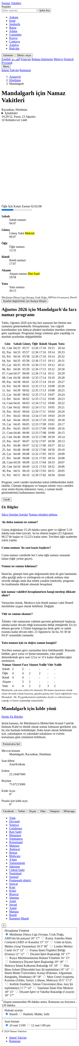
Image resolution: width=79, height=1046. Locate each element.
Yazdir (6, 499)
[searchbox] (19, 10)
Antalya (14, 45)
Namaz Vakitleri (11, 3)
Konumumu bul (11, 744)
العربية (16, 59)
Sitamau (14, 897)
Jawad (13, 904)
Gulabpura (15, 828)
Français (26, 59)
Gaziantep (15, 34)
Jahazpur (14, 866)
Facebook (8, 811)
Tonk (12, 818)
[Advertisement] (39, 163)
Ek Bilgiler (16, 716)
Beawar (14, 894)
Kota (12, 887)
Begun (13, 852)
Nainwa (14, 825)
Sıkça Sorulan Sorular (15, 514)
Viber (43, 811)
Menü (6, 66)
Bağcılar (14, 48)
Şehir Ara (44, 10)
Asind (12, 908)
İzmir (12, 20)
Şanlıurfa (14, 24)
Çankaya (14, 41)
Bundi (13, 915)
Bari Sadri (15, 831)
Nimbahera (16, 838)
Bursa (12, 27)
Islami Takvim (10, 70)
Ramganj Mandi (19, 918)
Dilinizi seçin (24, 55)
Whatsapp (69, 811)
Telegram (54, 811)
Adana (13, 31)
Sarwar (13, 883)
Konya (13, 38)
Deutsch (69, 59)
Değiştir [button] (48, 606)
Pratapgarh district (20, 880)
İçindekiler (11, 113)
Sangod (13, 877)
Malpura (14, 845)
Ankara (13, 17)
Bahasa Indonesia (42, 59)
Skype (32, 811)
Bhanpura (15, 835)
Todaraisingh (17, 863)
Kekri (12, 890)
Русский (7, 62)
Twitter (21, 811)
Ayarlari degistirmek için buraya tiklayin (25, 301)
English (6, 59)
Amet (12, 901)
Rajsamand (16, 842)
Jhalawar (14, 849)
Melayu (58, 59)
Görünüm (8, 55)
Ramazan (25, 70)
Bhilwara (14, 856)
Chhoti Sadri (17, 870)
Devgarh (14, 821)
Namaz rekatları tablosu (43, 514)
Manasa (14, 911)
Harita (5, 716)
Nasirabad (15, 873)
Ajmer (13, 859)
